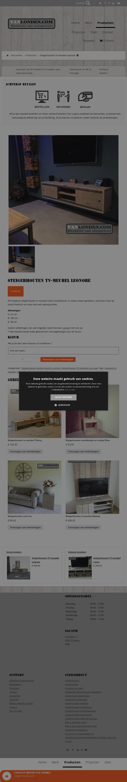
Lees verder (69, 389)
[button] (63, 405)
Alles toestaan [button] (63, 397)
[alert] (63, 391)
